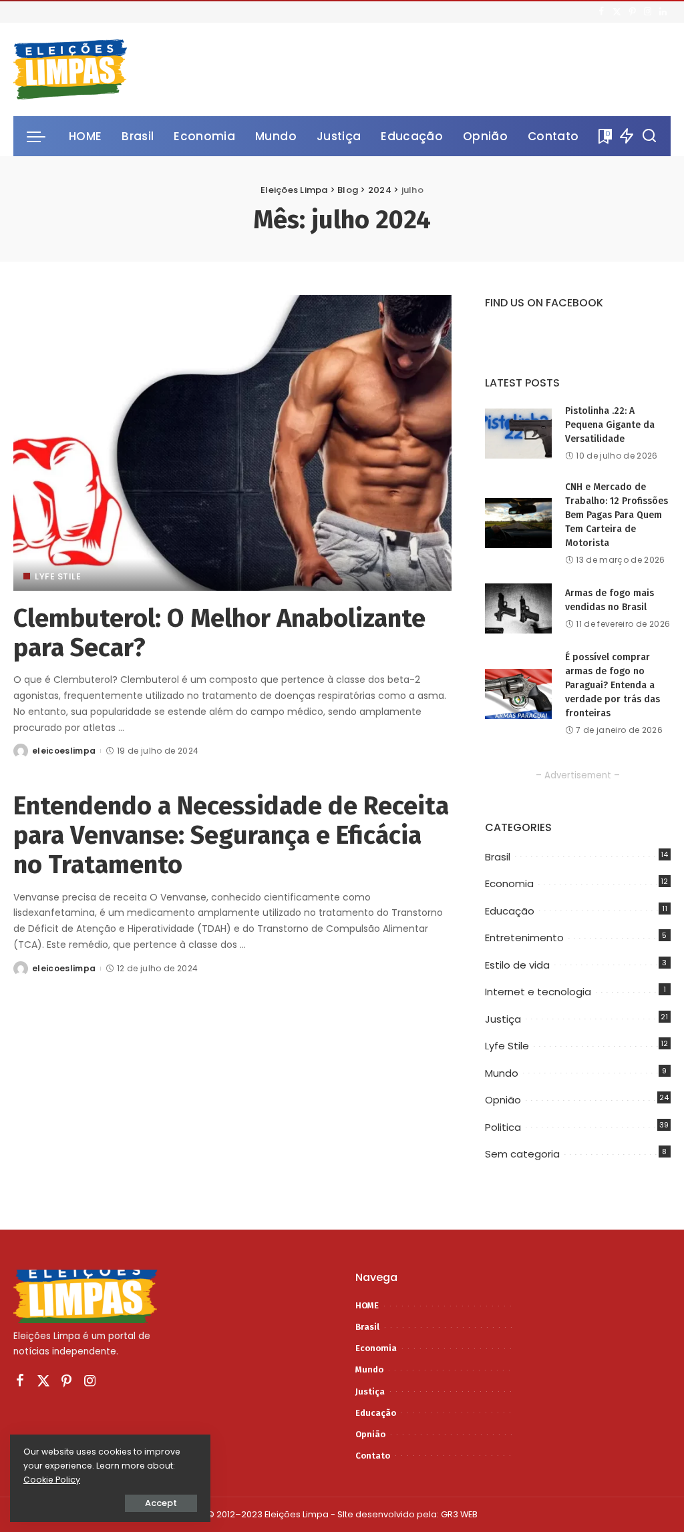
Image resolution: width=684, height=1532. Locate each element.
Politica (503, 1127)
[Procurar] (649, 136)
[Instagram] (647, 12)
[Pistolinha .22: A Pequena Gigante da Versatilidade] (518, 434)
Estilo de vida (517, 965)
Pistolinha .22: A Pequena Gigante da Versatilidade (610, 425)
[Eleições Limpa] (70, 69)
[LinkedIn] (663, 12)
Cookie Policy (51, 1479)
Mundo (501, 1073)
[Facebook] (601, 12)
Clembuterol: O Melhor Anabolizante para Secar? (219, 633)
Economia (509, 883)
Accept (161, 1503)
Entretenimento (524, 938)
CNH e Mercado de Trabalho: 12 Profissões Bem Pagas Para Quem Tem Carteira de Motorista (616, 515)
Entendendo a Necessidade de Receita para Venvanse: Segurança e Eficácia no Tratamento (231, 834)
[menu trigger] (43, 136)
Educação (509, 911)
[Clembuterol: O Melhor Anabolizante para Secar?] (232, 443)
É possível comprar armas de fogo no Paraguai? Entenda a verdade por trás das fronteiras (612, 685)
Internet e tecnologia (538, 992)
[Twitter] (617, 12)
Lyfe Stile (58, 576)
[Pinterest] (632, 12)
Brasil (497, 857)
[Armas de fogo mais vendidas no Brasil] (518, 608)
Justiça (503, 1019)
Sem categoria (522, 1154)
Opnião (503, 1100)
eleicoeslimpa (64, 750)
